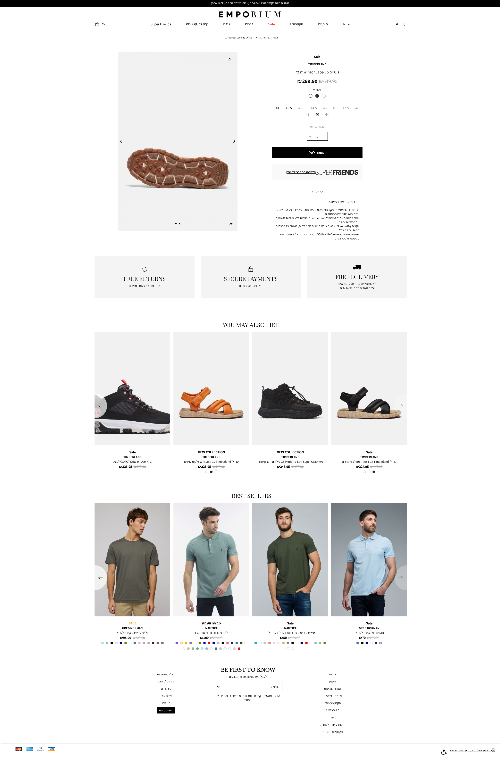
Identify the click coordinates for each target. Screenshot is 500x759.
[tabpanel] (178, 141)
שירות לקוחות (166, 681)
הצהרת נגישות (332, 689)
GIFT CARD (332, 710)
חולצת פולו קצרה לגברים (369, 633)
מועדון (333, 717)
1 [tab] (179, 223)
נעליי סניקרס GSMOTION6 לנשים (132, 462)
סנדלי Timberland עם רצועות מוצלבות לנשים (369, 462)
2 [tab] (176, 223)
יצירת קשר (166, 696)
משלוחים (166, 689)
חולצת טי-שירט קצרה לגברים (132, 633)
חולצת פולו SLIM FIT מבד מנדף (211, 633)
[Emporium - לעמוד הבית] (250, 12)
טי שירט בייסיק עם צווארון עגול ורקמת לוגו (290, 633)
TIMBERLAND (317, 64)
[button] (403, 24)
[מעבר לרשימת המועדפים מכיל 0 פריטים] (103, 24)
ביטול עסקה (166, 710)
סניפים (166, 703)
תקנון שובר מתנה (332, 732)
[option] (310, 96)
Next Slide (234, 141)
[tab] (317, 191)
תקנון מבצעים (332, 703)
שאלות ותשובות (166, 674)
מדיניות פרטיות (332, 696)
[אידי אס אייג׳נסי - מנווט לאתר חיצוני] (472, 752)
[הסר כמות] (324, 136)
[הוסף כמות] (310, 136)
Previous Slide (121, 141)
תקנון (332, 681)
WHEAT (317, 89)
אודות (332, 674)
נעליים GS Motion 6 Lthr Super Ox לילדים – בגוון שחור (290, 462)
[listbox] (317, 97)
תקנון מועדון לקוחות (333, 724)
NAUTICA (290, 628)
